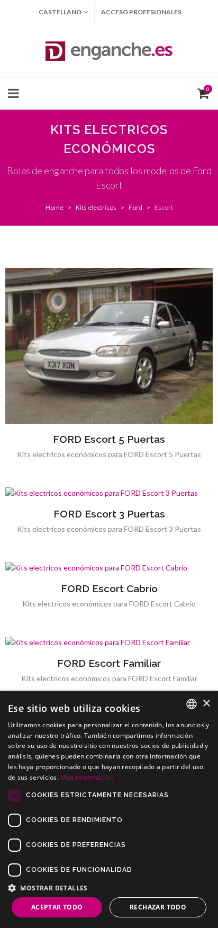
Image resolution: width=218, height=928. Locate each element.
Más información (86, 777)
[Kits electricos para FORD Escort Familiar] (109, 642)
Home (54, 207)
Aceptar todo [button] (57, 907)
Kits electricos (96, 207)
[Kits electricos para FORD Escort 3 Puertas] (109, 493)
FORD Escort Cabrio (109, 588)
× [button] (206, 704)
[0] (201, 92)
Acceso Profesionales (141, 12)
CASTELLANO (60, 12)
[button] (109, 887)
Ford (135, 207)
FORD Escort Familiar (109, 663)
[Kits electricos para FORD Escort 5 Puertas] (109, 345)
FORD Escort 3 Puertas (109, 514)
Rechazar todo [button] (158, 907)
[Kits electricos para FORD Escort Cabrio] (109, 567)
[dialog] (109, 809)
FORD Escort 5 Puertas (109, 439)
